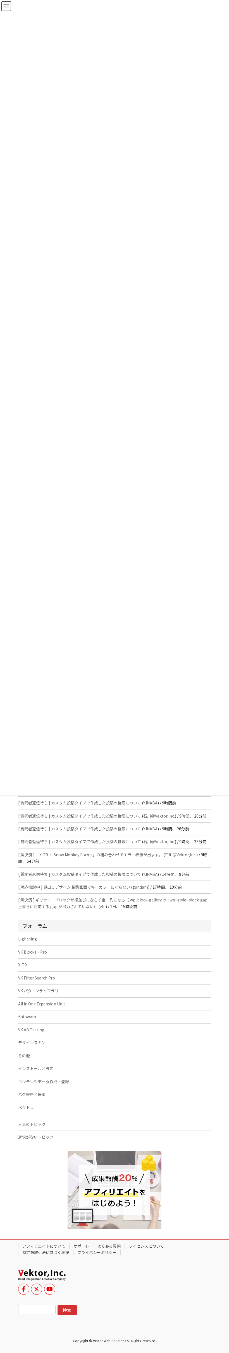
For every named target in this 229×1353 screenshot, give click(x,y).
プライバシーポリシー (96, 1252)
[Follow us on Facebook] (23, 1289)
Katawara (27, 1016)
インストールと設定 (35, 1068)
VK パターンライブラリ (38, 990)
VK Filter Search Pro (36, 978)
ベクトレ (26, 1107)
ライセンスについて (146, 1246)
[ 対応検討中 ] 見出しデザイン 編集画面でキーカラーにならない (74, 887)
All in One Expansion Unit (41, 1004)
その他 (24, 1055)
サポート (81, 1246)
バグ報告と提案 (32, 1094)
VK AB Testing (31, 1029)
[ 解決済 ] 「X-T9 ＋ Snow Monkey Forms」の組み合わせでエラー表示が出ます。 (90, 854)
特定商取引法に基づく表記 (45, 1252)
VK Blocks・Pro (32, 952)
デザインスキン (32, 1042)
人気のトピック (32, 1124)
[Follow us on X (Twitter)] (36, 1289)
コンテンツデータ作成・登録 (43, 1081)
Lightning (27, 939)
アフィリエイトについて (43, 1246)
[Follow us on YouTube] (49, 1289)
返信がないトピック (35, 1137)
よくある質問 (109, 1246)
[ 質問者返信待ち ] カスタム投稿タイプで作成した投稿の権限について (79, 803)
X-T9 (22, 965)
